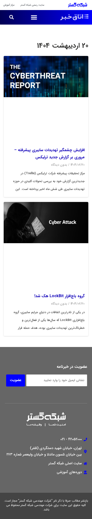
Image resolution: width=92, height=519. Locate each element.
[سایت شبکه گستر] (74, 5)
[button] (34, 17)
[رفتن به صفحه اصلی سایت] (70, 17)
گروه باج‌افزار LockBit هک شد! (59, 296)
